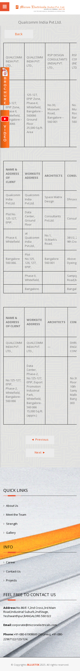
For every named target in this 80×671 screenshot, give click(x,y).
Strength (12, 524)
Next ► (40, 452)
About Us (12, 506)
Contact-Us (13, 571)
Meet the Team (16, 515)
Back (19, 34)
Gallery (11, 533)
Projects (11, 580)
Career (10, 562)
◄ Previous (40, 439)
